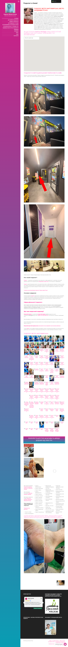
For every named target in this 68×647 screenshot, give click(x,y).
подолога (32, 295)
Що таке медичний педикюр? (34, 311)
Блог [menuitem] (17, 32)
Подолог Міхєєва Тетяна (10, 14)
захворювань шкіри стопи (43, 281)
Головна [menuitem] (16, 18)
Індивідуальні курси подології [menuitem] (10, 27)
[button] (42, 602)
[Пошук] (18, 1)
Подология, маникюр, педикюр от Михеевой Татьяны (28, 488)
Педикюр (60, 643)
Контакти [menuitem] (16, 35)
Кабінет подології (62, 640)
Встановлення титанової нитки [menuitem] (10, 24)
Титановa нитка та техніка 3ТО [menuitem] (10, 26)
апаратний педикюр (42, 314)
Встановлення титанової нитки (60, 641)
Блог (58, 644)
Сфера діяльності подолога (33, 302)
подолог (28, 328)
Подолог (25, 280)
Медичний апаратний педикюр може (31, 325)
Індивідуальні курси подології (53, 643)
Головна (50, 640)
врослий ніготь (46, 315)
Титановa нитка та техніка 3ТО (60, 642)
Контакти (63, 644)
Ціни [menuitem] (17, 34)
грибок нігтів (40, 315)
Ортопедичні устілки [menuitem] (13, 23)
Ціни (60, 644)
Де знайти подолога (55, 640)
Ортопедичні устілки (51, 641)
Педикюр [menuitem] (16, 29)
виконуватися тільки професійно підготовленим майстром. (49, 325)
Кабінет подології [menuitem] (13, 21)
